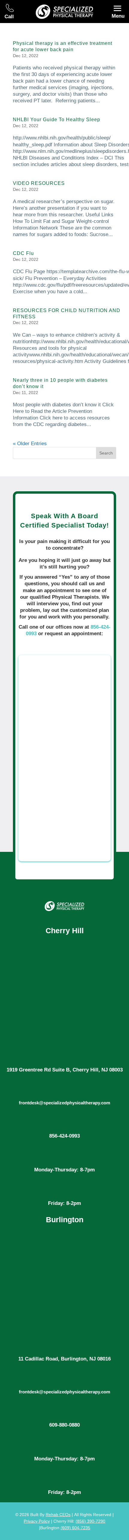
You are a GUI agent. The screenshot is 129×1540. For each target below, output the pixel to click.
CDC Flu (23, 253)
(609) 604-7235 (75, 1527)
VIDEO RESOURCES (39, 183)
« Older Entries (30, 443)
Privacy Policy (37, 1521)
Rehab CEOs (58, 1514)
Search (106, 453)
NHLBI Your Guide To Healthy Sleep (56, 119)
